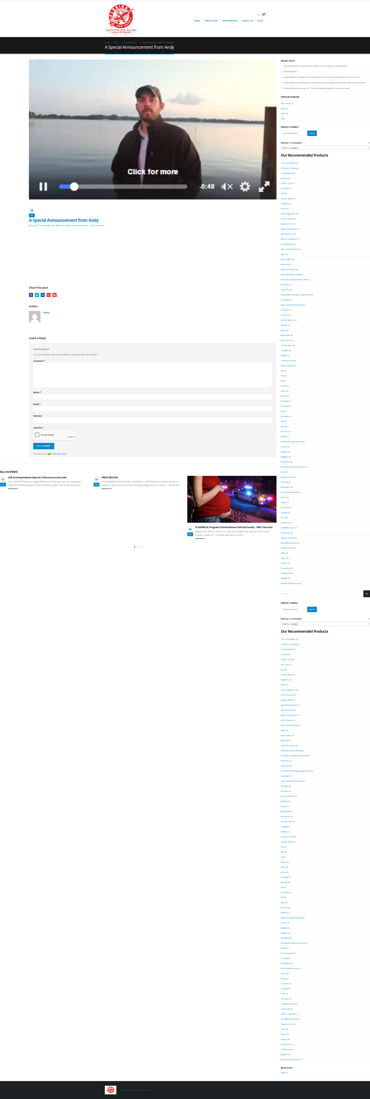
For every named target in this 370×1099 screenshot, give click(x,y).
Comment (39, 361)
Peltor (283, 472)
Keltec (283, 436)
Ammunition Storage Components (295, 294)
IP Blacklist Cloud (59, 453)
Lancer (284, 446)
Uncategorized (48, 225)
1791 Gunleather (288, 163)
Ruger (283, 502)
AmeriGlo (285, 284)
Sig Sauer (285, 522)
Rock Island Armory (289, 492)
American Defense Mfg (291, 274)
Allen (283, 254)
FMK (282, 375)
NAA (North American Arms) (292, 467)
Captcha (38, 427)
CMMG (284, 355)
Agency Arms (286, 224)
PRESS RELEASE (16, 477)
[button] (135, 547)
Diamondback (287, 365)
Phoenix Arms (287, 477)
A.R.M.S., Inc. (286, 183)
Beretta (284, 325)
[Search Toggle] (258, 15)
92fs (283, 118)
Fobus (283, 386)
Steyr (283, 553)
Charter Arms (286, 345)
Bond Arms (285, 340)
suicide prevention (80, 225)
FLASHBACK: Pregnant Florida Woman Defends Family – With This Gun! (140, 527)
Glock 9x (284, 113)
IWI (282, 421)
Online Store (211, 21)
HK (282, 411)
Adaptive (285, 203)
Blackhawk (285, 335)
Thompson (285, 568)
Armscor (284, 315)
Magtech (284, 456)
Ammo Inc (285, 289)
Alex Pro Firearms (288, 239)
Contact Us (247, 21)
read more (12, 488)
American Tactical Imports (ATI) (294, 279)
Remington (285, 487)
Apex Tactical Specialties (291, 305)
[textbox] (325, 148)
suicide (68, 225)
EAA (282, 370)
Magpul (284, 451)
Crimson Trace (287, 360)
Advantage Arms (288, 213)
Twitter (37, 295)
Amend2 (284, 264)
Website (37, 416)
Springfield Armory (289, 543)
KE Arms (284, 431)
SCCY (283, 517)
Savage (284, 512)
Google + (49, 295)
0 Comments (98, 225)
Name (37, 392)
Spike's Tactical (287, 537)
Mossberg (285, 462)
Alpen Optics (286, 259)
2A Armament (287, 173)
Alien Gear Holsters (289, 249)
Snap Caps (285, 532)
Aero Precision (287, 103)
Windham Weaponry (290, 583)
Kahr (283, 426)
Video (283, 1072)
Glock (283, 391)
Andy (35, 225)
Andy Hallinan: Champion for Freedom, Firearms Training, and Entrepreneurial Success (321, 77)
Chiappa (284, 350)
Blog (260, 21)
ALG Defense (286, 244)
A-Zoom (284, 178)
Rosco (283, 497)
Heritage (284, 401)
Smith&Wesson (287, 527)
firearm (61, 225)
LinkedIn (43, 295)
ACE (282, 193)
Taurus (284, 563)
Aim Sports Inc (287, 234)
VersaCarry (286, 573)
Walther (284, 578)
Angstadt (285, 299)
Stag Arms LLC (287, 548)
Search (312, 133)
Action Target (286, 198)
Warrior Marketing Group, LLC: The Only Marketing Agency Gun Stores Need (316, 88)
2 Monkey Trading (288, 168)
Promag (284, 482)
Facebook (31, 295)
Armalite (284, 310)
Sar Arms (285, 507)
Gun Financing (229, 21)
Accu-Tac (284, 188)
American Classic (288, 269)
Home (197, 21)
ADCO (283, 208)
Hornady (284, 416)
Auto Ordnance (287, 320)
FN (282, 380)
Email (54, 295)
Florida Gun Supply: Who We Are (212, 530)
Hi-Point (284, 406)
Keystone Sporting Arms (291, 441)
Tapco (283, 558)
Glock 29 (284, 108)
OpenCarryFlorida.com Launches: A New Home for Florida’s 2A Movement (315, 66)
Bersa (283, 330)
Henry (283, 396)
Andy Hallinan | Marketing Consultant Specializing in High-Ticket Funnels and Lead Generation (324, 82)
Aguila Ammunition (289, 229)
